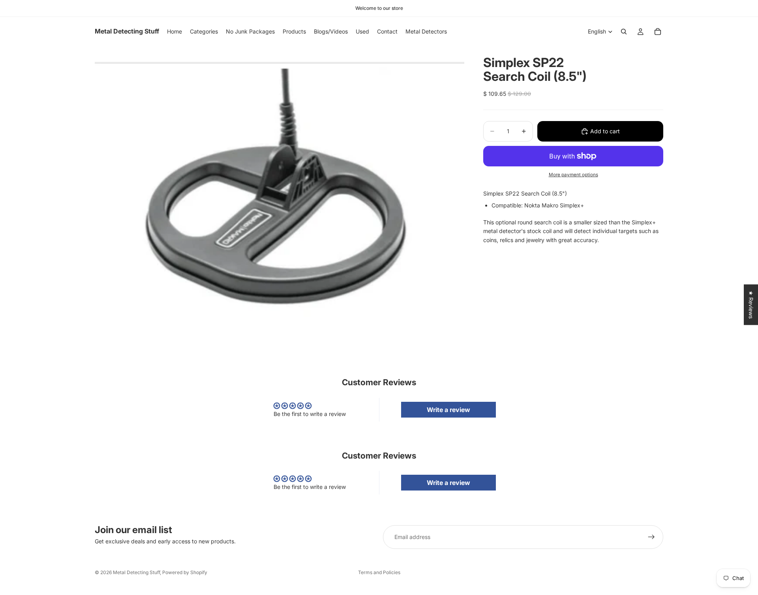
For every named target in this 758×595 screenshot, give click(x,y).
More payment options (573, 174)
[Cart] (657, 31)
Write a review (448, 410)
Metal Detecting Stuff (136, 572)
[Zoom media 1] (279, 187)
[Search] (623, 31)
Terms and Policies (379, 572)
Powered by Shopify (184, 572)
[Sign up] (651, 537)
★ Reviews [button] (751, 305)
